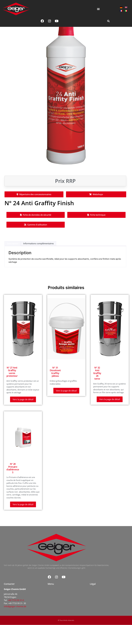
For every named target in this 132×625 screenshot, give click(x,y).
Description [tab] (12, 243)
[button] (98, 9)
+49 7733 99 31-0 (16, 600)
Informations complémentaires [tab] (38, 243)
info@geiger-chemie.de (15, 606)
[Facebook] (42, 21)
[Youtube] (56, 21)
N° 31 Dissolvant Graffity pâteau (55, 372)
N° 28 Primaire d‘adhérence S (12, 468)
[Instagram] (49, 21)
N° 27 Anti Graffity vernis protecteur (12, 372)
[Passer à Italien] (126, 10)
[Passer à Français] (121, 10)
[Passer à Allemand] (121, 7)
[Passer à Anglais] (126, 7)
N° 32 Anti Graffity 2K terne (97, 373)
